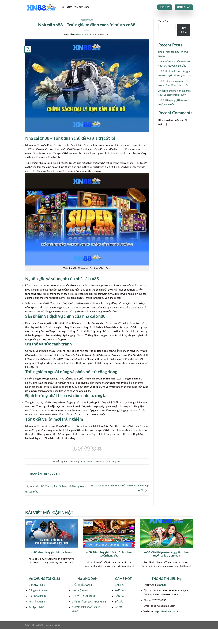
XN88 (69, 7)
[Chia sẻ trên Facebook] (74, 448)
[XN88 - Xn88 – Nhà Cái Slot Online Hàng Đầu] (41, 7)
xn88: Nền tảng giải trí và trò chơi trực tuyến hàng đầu (109, 554)
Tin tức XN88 (82, 7)
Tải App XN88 (36, 607)
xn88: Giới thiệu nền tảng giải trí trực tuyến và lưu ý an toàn (166, 554)
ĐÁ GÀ (119, 601)
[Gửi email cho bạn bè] (87, 448)
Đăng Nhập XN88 (38, 590)
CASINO (119, 584)
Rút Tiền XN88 (37, 601)
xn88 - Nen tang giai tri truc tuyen (51, 552)
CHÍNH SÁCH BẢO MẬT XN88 (89, 601)
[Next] (193, 547)
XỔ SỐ (118, 607)
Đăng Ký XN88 (37, 584)
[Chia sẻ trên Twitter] (80, 448)
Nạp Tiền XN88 (37, 595)
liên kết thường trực (111, 461)
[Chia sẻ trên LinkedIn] (99, 448)
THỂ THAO (121, 590)
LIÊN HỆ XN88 (80, 590)
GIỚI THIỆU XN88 (82, 584)
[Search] (63, 7)
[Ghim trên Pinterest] (93, 448)
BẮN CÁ (119, 595)
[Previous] (24, 547)
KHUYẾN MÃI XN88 (83, 595)
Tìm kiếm (163, 21)
